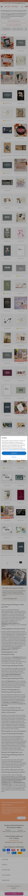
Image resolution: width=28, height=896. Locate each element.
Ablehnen (14, 457)
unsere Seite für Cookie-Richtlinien (17, 449)
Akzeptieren (14, 453)
